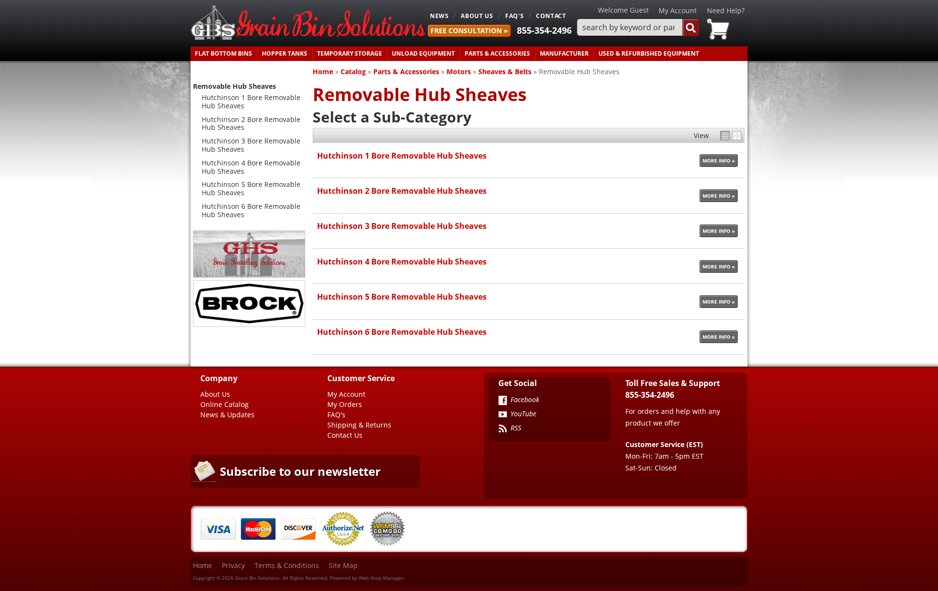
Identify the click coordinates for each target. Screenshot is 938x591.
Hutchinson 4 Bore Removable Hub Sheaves (402, 261)
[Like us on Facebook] (502, 401)
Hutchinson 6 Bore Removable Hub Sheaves (402, 331)
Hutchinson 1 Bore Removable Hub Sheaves (402, 155)
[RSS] (502, 429)
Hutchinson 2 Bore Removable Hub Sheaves (402, 190)
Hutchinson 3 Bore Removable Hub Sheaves (402, 225)
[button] (638, 27)
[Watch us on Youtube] (502, 415)
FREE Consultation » (469, 30)
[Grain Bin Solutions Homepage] (308, 23)
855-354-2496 (544, 30)
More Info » (719, 160)
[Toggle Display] (731, 136)
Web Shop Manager (381, 577)
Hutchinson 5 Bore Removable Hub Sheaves (402, 296)
